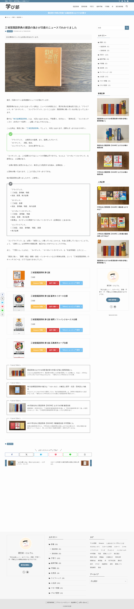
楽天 (91, 564)
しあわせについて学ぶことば (115, 543)
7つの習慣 (93, 543)
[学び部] (12, 6)
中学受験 (93, 553)
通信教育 (93, 567)
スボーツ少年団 (107, 546)
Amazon (101, 543)
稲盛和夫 (104, 564)
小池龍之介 (109, 557)
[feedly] (122, 1)
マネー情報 (105, 81)
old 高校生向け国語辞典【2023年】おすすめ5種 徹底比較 (48, 405)
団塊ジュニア (107, 553)
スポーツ (117, 546)
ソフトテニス (94, 550)
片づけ (97, 564)
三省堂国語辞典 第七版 (40, 272)
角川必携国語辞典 (20, 119)
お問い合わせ (83, 602)
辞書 (103, 42)
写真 (99, 553)
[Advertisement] (48, 496)
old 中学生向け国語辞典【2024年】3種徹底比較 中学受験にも (50, 423)
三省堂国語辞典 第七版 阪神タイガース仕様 (49, 296)
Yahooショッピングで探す (71, 283)
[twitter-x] (119, 1)
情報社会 (93, 560)
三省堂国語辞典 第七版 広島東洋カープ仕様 (49, 343)
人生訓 (104, 76)
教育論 (100, 560)
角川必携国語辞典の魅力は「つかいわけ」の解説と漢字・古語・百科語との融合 (56, 388)
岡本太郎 (118, 557)
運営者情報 (50, 602)
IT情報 (103, 63)
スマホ (124, 546)
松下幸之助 (112, 560)
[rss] (125, 1)
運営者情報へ (113, 300)
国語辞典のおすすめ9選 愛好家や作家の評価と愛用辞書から (49, 370)
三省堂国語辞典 (33, 128)
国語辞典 (9, 31)
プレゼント (110, 550)
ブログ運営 (105, 85)
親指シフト (118, 564)
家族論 (101, 557)
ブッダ (103, 550)
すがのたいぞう (95, 546)
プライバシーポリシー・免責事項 (66, 602)
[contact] (127, 1)
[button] (12, 454)
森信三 (120, 560)
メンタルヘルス (121, 550)
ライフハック (106, 72)
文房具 (103, 68)
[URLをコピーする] (85, 454)
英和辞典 (104, 50)
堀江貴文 (116, 553)
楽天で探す (53, 283)
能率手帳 (104, 59)
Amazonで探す (38, 283)
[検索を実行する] (127, 28)
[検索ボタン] (126, 6)
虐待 (111, 564)
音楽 (99, 567)
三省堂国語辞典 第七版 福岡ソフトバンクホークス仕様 (54, 319)
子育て (104, 55)
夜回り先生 (93, 557)
